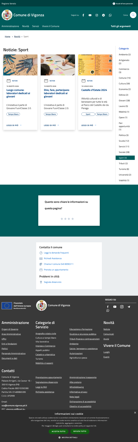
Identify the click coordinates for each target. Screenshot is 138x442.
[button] (69, 437)
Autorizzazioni (76, 353)
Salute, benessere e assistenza (84, 348)
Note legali (74, 396)
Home (7, 36)
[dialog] (69, 426)
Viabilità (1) (124, 180)
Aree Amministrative (11, 334)
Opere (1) (123, 117)
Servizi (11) (124, 146)
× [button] (135, 413)
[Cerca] (133, 15)
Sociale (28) (124, 152)
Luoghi (107, 352)
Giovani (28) (124, 100)
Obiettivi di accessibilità (80, 406)
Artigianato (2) (124, 61)
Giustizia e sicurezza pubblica (83, 334)
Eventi (106, 356)
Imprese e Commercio (45, 345)
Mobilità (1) (124, 111)
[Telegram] (102, 15)
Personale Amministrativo (13, 353)
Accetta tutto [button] (58, 431)
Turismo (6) (124, 169)
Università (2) (125, 174)
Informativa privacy (78, 391)
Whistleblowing (77, 387)
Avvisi (106, 338)
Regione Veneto (9, 3)
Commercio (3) (124, 70)
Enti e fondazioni (9, 343)
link (95, 426)
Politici (5, 348)
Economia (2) (125, 89)
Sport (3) (123, 157)
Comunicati (109, 334)
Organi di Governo (10, 329)
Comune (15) (124, 77)
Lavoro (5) (123, 106)
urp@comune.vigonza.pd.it (14, 405)
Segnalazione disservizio (47, 382)
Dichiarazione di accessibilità (83, 401)
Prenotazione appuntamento (49, 377)
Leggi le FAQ (41, 387)
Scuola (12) (124, 140)
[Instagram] (95, 15)
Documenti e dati (9, 358)
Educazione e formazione (81, 329)
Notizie (15, 80)
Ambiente (74, 343)
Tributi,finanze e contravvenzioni (85, 338)
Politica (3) (123, 135)
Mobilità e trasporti (44, 363)
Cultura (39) (124, 83)
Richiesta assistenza (45, 391)
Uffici (4, 338)
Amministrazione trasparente (83, 377)
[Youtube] (89, 15)
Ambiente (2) (125, 54)
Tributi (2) (123, 163)
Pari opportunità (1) (124, 126)
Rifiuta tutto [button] (79, 431)
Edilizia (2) (123, 94)
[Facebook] (82, 15)
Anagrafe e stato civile (46, 333)
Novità (17, 36)
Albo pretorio (75, 382)
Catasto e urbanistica (45, 354)
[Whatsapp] (109, 15)
